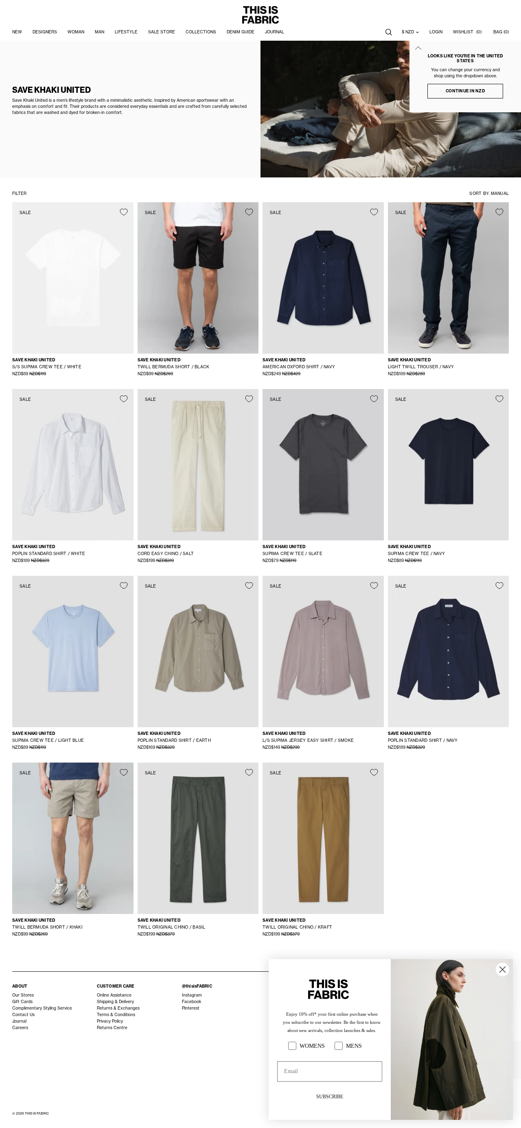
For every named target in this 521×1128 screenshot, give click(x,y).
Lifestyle (126, 32)
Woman (76, 32)
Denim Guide (240, 32)
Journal (19, 1021)
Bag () (501, 32)
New (17, 32)
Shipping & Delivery (115, 1001)
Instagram (192, 995)
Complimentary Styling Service (42, 1008)
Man (99, 32)
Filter (19, 193)
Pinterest (190, 1008)
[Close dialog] (502, 969)
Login (435, 32)
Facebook (191, 1001)
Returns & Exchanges (118, 1008)
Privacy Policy (110, 1021)
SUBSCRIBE (329, 1097)
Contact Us (23, 1014)
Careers (20, 1027)
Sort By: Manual (489, 193)
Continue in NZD (465, 91)
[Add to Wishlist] (124, 212)
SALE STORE (161, 32)
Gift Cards (22, 1001)
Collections (201, 32)
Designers (45, 32)
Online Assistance (114, 995)
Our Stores (23, 995)
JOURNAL (274, 32)
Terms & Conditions (116, 1014)
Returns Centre (112, 1027)
